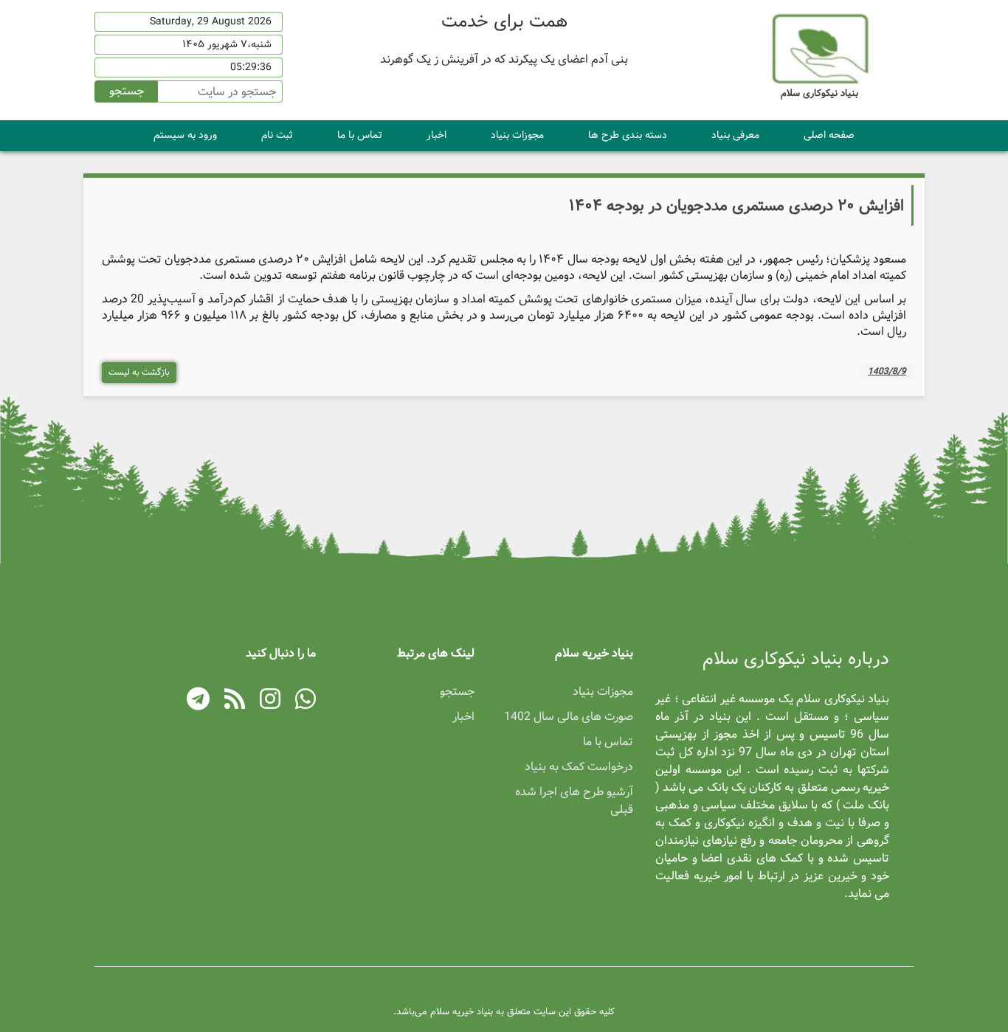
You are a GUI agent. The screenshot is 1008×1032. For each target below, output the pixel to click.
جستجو (126, 91)
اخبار (436, 135)
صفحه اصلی (829, 135)
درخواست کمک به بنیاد (579, 767)
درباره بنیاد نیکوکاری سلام (796, 659)
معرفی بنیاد (735, 135)
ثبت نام (277, 135)
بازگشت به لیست (139, 372)
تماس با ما (359, 135)
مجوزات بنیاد (517, 135)
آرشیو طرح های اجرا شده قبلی (574, 801)
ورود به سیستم (185, 135)
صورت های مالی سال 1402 (568, 716)
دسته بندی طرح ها (627, 135)
